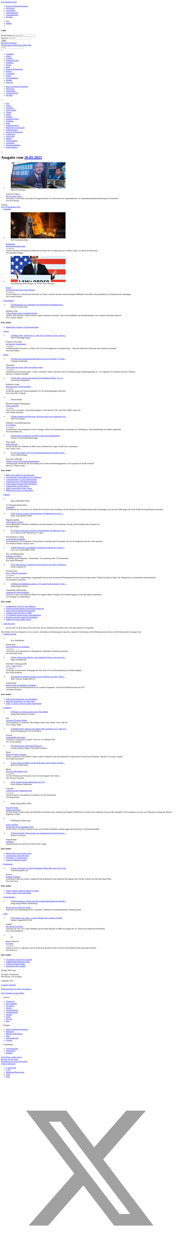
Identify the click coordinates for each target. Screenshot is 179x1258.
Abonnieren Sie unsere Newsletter (14, 1061)
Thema (8, 65)
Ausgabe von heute (8, 985)
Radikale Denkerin (13, 877)
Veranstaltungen (12, 15)
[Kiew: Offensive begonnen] (39, 565)
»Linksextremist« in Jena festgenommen (21, 479)
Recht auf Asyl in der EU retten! (18, 907)
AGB (8, 1074)
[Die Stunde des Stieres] (36, 918)
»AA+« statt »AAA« (14, 666)
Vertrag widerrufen (8, 1064)
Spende (9, 23)
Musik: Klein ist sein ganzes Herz (19, 853)
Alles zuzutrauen (12, 406)
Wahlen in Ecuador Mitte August (18, 619)
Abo (7, 21)
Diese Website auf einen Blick (12, 993)
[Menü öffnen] (2, 50)
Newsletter (10, 1006)
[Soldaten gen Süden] (38, 548)
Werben (9, 1008)
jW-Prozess (10, 8)
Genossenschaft (12, 13)
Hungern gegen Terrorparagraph (18, 387)
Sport (8, 67)
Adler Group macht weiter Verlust (19, 488)
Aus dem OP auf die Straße (16, 720)
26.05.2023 (33, 157)
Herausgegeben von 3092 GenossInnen (16, 989)
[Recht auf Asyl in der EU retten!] (38, 901)
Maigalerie (10, 1032)
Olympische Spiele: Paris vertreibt (19, 960)
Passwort (4, 38)
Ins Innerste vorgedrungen (16, 344)
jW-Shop (9, 17)
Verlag (8, 76)
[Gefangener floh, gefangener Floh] (28, 782)
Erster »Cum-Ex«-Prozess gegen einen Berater (24, 704)
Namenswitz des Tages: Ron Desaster (20, 290)
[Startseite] (16, 45)
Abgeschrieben (9, 897)
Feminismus (8, 864)
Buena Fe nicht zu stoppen (16, 754)
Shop (8, 1036)
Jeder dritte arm (12, 444)
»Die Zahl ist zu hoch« (14, 522)
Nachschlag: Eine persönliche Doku (19, 827)
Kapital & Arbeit (12, 60)
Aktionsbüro (10, 10)
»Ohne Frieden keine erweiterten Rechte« (22, 313)
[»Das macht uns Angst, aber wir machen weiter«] (38, 359)
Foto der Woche (12, 808)
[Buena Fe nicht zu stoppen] (26, 746)
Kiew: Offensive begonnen (16, 573)
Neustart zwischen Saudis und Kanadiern (22, 617)
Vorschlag (10, 842)
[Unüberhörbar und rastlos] (39, 729)
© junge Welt (11, 1068)
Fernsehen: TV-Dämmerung (17, 858)
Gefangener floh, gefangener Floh (19, 791)
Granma (9, 1040)
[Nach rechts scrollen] (2, 152)
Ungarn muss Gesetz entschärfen (18, 893)
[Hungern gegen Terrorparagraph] (37, 378)
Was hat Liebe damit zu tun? (17, 771)
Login (4, 40)
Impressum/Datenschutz (15, 1072)
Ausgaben (10, 54)
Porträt (8, 288)
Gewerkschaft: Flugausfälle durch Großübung (23, 477)
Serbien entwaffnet (13, 810)
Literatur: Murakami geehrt (16, 860)
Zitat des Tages (9, 624)
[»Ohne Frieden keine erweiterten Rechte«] (37, 305)
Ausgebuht (10, 507)
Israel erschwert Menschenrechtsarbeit (20, 611)
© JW (8, 1070)
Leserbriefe (10, 74)
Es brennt (9, 943)
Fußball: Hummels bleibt (15, 964)
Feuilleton (10, 63)
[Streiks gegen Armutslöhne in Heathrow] (38, 677)
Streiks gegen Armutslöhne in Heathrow (21, 685)
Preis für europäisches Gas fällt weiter (20, 701)
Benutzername (6, 35)
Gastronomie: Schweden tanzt (17, 856)
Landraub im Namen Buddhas (17, 592)
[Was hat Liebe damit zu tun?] (38, 763)
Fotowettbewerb (12, 1038)
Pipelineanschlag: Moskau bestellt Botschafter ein (25, 609)
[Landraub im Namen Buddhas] (39, 584)
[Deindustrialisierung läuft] (38, 238)
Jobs (7, 1021)
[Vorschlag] (39, 833)
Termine (9, 80)
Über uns (9, 82)
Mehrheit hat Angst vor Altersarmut (19, 490)
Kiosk (8, 1017)
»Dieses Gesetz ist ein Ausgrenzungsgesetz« (23, 461)
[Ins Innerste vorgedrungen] (38, 335)
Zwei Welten (11, 425)
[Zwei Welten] (39, 416)
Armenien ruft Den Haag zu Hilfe (19, 613)
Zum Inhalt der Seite (9, 2)
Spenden (9, 1053)
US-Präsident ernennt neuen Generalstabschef (23, 615)
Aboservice (10, 1001)
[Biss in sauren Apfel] (38, 188)
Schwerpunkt (8, 301)
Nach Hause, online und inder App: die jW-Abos (11, 1058)
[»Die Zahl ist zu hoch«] (37, 514)
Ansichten (7, 209)
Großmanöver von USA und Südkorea (21, 606)
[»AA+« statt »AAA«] (38, 657)
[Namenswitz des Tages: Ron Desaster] (38, 281)
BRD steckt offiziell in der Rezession (20, 475)
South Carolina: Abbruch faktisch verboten (22, 891)
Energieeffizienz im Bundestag (17, 647)
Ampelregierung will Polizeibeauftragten (21, 482)
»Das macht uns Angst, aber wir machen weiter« (24, 367)
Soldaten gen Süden (13, 556)
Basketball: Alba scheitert (15, 966)
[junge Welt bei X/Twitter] (89, 1256)
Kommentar (10, 244)
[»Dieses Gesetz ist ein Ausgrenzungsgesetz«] (38, 453)
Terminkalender (12, 1012)
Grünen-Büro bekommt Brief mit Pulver (21, 484)
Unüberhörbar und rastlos (15, 737)
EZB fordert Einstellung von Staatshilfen (21, 699)
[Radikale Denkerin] (39, 868)
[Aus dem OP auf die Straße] (29, 712)
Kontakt (9, 1015)
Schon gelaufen (12, 825)
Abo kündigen (11, 1004)
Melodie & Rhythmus (14, 1034)
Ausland (9, 58)
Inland (8, 56)
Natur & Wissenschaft (14, 69)
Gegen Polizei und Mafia (15, 539)
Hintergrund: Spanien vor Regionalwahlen (22, 327)
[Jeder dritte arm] (35, 436)
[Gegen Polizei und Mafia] (38, 531)
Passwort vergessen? (9, 43)
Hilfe (8, 1077)
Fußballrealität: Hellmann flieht (18, 962)
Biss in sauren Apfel (13, 196)
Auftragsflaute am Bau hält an (17, 486)
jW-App (9, 1019)
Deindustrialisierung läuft (15, 246)
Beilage (9, 71)
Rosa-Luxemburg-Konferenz (17, 6)
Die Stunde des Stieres (14, 926)
